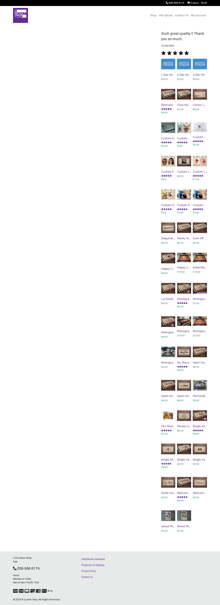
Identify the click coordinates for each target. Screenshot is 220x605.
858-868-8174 (176, 2)
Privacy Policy (88, 571)
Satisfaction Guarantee (93, 559)
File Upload (166, 15)
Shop (153, 15)
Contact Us (182, 15)
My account (198, 15)
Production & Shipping (92, 565)
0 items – (198, 2)
